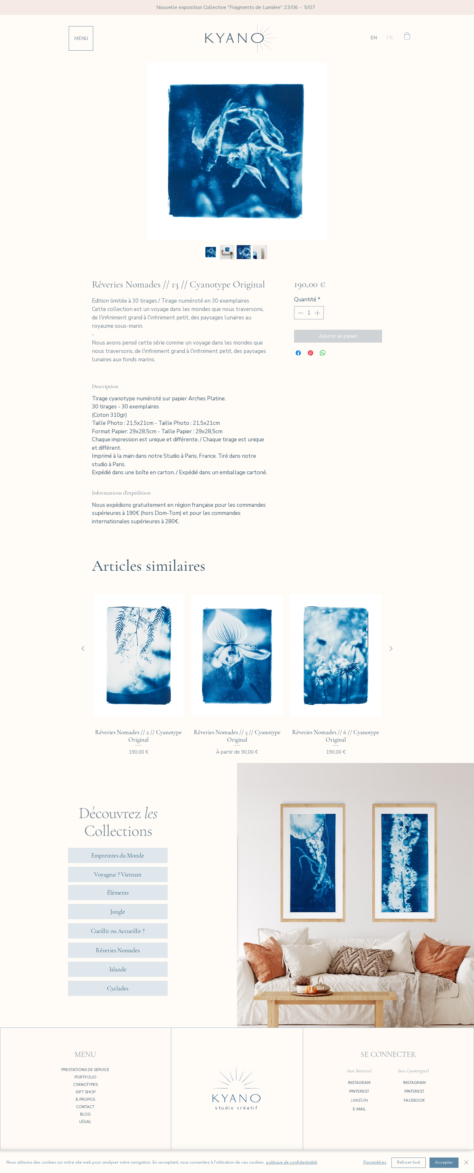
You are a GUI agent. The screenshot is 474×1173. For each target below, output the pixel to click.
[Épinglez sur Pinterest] (310, 353)
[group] (237, 671)
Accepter (444, 1162)
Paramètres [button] (374, 1162)
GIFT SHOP (85, 1092)
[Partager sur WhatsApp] (323, 353)
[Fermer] (466, 1163)
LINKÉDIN (359, 1100)
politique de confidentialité (291, 1162)
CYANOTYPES (85, 1084)
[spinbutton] (308, 312)
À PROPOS (85, 1099)
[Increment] (318, 312)
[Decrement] (300, 312)
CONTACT (85, 1106)
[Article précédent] (83, 648)
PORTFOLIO (85, 1077)
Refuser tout (408, 1162)
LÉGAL (85, 1121)
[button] (81, 38)
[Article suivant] (391, 648)
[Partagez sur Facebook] (298, 353)
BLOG (85, 1114)
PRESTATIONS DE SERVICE (85, 1069)
